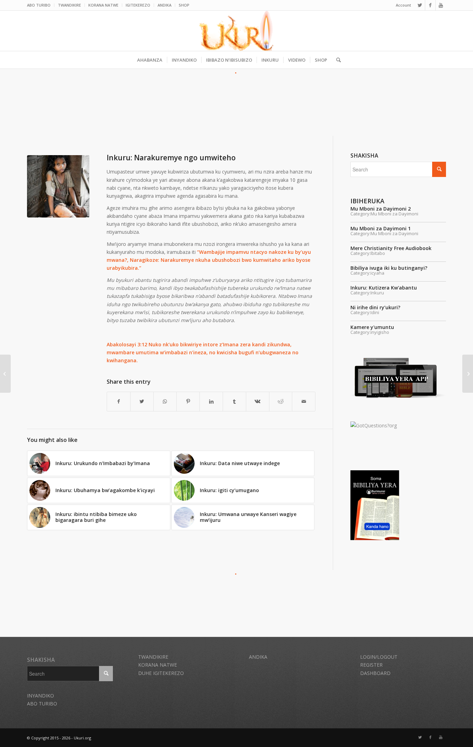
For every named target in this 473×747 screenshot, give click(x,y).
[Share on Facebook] (118, 401)
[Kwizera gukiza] (467, 374)
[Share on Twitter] (142, 401)
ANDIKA (164, 5)
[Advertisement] (236, 92)
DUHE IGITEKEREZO (161, 673)
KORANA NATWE (103, 5)
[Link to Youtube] (441, 5)
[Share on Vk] (257, 401)
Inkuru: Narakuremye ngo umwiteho (171, 157)
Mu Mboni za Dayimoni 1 (380, 228)
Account (403, 5)
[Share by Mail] (303, 401)
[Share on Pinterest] (188, 401)
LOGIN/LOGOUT (379, 656)
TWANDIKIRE (69, 5)
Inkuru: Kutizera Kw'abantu (383, 287)
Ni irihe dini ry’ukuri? (375, 307)
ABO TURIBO (39, 5)
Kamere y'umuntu (372, 327)
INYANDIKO (40, 695)
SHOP (184, 5)
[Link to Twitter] (420, 5)
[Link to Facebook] (430, 5)
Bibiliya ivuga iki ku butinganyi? (388, 268)
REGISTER (371, 664)
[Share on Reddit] (280, 401)
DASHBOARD (375, 673)
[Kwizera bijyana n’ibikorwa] (5, 374)
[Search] (336, 60)
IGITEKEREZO (138, 5)
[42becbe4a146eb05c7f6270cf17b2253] (58, 186)
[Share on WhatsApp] (165, 401)
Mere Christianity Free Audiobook (390, 248)
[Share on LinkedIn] (211, 401)
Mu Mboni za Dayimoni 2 (380, 208)
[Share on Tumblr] (234, 401)
